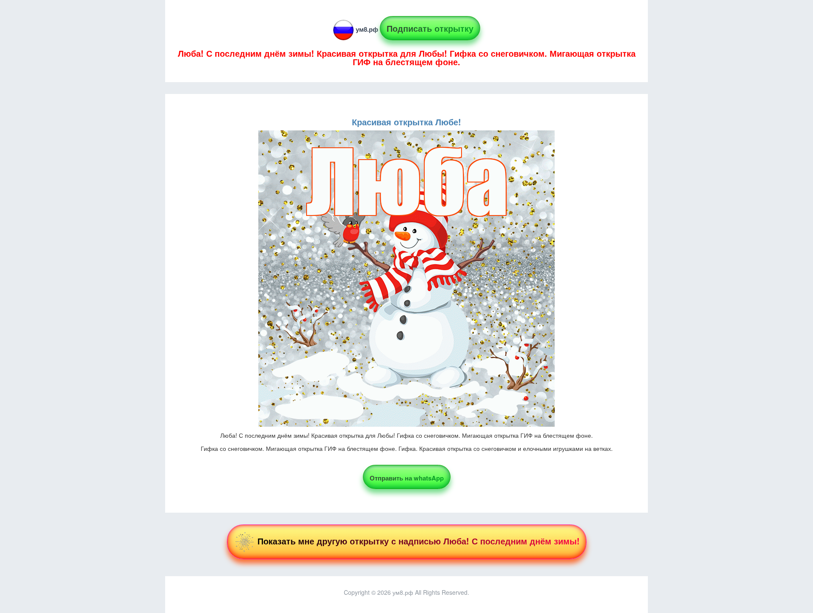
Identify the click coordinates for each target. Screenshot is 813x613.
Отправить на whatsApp (407, 478)
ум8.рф (367, 29)
